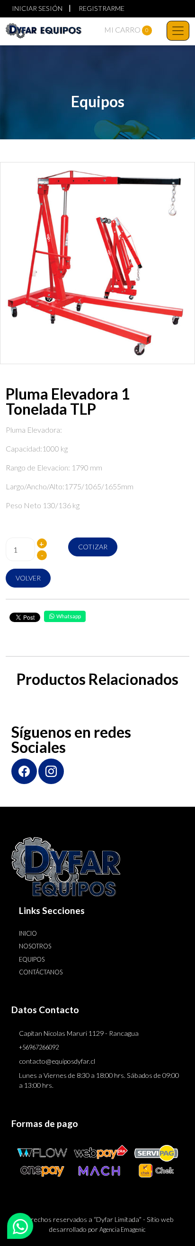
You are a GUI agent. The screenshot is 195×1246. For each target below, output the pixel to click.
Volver (28, 578)
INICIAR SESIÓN (37, 8)
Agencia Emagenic (122, 1229)
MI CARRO (126, 29)
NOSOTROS (35, 946)
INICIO (28, 933)
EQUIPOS (31, 959)
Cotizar (92, 547)
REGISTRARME (101, 8)
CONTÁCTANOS (40, 972)
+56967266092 (39, 1047)
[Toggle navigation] (178, 31)
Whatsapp (68, 616)
